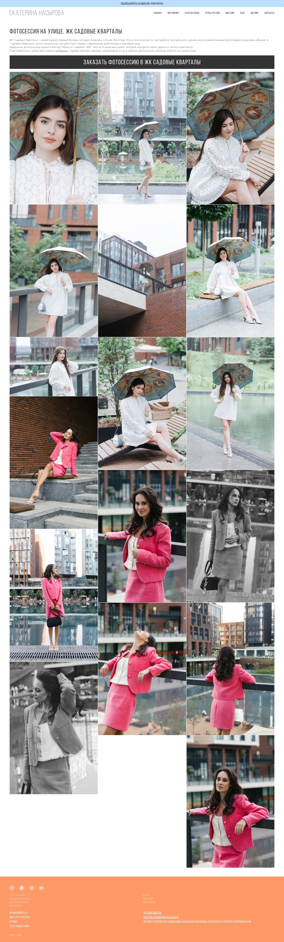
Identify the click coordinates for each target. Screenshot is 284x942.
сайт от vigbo (15, 935)
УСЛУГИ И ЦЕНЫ (192, 13)
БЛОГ (242, 13)
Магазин (230, 13)
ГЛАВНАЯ (157, 13)
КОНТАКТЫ (269, 13)
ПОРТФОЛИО (173, 13)
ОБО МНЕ (254, 13)
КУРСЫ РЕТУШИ (212, 13)
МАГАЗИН (15, 905)
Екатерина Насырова (37, 12)
